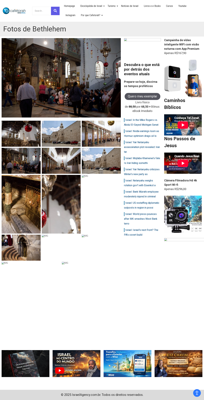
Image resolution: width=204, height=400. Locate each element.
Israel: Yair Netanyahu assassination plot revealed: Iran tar (142, 147)
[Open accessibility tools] (197, 393)
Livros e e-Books (152, 5)
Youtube (182, 5)
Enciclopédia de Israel (91, 5)
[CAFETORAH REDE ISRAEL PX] (14, 11)
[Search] (55, 11)
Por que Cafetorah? (90, 15)
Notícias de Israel (129, 5)
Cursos (169, 5)
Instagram (70, 15)
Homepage (69, 5)
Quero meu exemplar (142, 96)
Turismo (112, 5)
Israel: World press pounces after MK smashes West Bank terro (140, 219)
